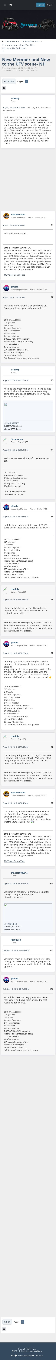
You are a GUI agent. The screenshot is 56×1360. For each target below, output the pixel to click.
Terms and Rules (25, 1356)
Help (13, 1356)
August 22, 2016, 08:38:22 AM (15, 653)
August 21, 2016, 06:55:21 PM (15, 450)
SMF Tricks (31, 1349)
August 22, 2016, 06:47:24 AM (15, 599)
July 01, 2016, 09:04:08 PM (14, 225)
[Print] (4, 88)
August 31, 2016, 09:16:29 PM (15, 883)
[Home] (11, 5)
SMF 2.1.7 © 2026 (19, 1351)
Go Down (9, 81)
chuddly (15, 589)
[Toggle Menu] (5, 5)
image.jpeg (12, 923)
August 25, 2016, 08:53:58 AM (15, 747)
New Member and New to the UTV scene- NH (26, 62)
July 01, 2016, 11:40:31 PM (14, 297)
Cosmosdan (17, 439)
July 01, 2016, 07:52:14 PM (14, 107)
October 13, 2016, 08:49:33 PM (16, 989)
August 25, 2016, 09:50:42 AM (15, 803)
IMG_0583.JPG (13, 423)
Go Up (7, 1322)
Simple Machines (34, 1351)
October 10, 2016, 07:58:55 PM (16, 950)
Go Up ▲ (39, 1356)
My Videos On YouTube (14, 274)
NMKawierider (18, 48)
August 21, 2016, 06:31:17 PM (15, 380)
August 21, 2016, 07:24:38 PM (15, 516)
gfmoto (14, 286)
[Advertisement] (28, 179)
